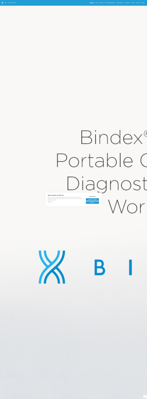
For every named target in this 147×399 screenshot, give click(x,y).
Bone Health (120, 2)
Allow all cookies (92, 199)
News (132, 2)
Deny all (92, 202)
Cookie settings (92, 196)
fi (141, 2)
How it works (99, 2)
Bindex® (92, 2)
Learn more (50, 201)
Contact (138, 2)
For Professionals (110, 2)
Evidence (127, 2)
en (143, 2)
